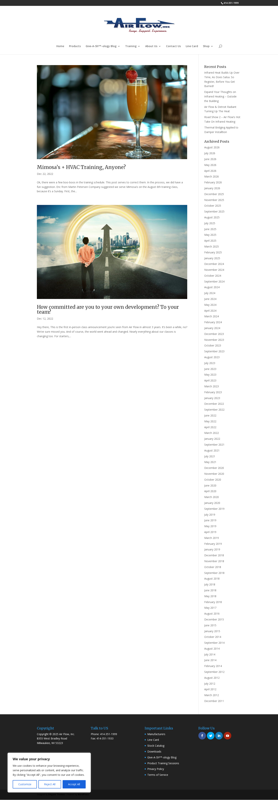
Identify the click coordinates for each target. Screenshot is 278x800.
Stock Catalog (155, 745)
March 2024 (211, 316)
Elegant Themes (56, 794)
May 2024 (210, 305)
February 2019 (213, 544)
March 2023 (211, 386)
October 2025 (212, 205)
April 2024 (210, 310)
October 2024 (212, 275)
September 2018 (214, 573)
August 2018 (212, 578)
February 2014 (213, 666)
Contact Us (173, 46)
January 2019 (212, 549)
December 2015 (214, 619)
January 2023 (212, 398)
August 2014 (212, 648)
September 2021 (214, 444)
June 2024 (210, 299)
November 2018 (214, 561)
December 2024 (214, 264)
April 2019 (210, 532)
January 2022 (212, 438)
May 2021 (210, 462)
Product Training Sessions (163, 763)
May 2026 (210, 165)
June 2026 (210, 159)
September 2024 (214, 281)
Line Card (192, 46)
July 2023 (209, 363)
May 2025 (210, 235)
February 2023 (213, 392)
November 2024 (214, 270)
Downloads (154, 751)
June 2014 (210, 660)
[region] (49, 772)
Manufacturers (156, 734)
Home (60, 46)
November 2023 (214, 340)
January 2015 (212, 631)
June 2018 (210, 590)
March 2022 (211, 433)
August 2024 (212, 287)
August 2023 (212, 357)
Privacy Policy (155, 769)
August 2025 (212, 217)
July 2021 (209, 456)
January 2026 (212, 188)
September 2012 (214, 672)
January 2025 (212, 258)
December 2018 (214, 555)
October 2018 (212, 567)
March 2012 (211, 695)
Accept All (74, 784)
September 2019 (214, 509)
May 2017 (210, 607)
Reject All (49, 784)
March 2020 (211, 497)
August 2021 (212, 450)
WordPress (83, 794)
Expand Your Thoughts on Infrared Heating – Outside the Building (220, 96)
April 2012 (210, 689)
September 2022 (214, 409)
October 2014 (212, 637)
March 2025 (211, 246)
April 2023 (210, 380)
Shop (206, 46)
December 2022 (214, 403)
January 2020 (212, 503)
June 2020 (210, 485)
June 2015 (210, 625)
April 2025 (210, 240)
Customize (24, 784)
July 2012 (209, 683)
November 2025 (214, 200)
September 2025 (214, 211)
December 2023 (214, 334)
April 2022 (210, 427)
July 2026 (209, 153)
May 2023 (210, 374)
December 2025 (214, 194)
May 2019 (210, 526)
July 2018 (209, 584)
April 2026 (210, 171)
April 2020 (210, 491)
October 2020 (212, 479)
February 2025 (213, 252)
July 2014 (209, 654)
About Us (151, 46)
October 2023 (212, 345)
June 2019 (210, 520)
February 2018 (213, 602)
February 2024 (213, 322)
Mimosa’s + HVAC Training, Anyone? (81, 167)
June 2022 (210, 415)
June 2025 (210, 229)
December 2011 (214, 701)
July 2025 (209, 223)
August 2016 (212, 613)
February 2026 (213, 182)
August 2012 (212, 677)
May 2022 (210, 421)
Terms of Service (157, 775)
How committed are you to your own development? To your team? (108, 309)
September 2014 (214, 642)
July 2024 (209, 293)
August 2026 (212, 147)
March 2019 (211, 538)
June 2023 (210, 369)
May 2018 (210, 596)
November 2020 (214, 473)
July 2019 (209, 514)
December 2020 (214, 468)
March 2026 (211, 176)
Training (131, 46)
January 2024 (212, 328)
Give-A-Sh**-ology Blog (101, 46)
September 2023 (214, 351)
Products (75, 46)
